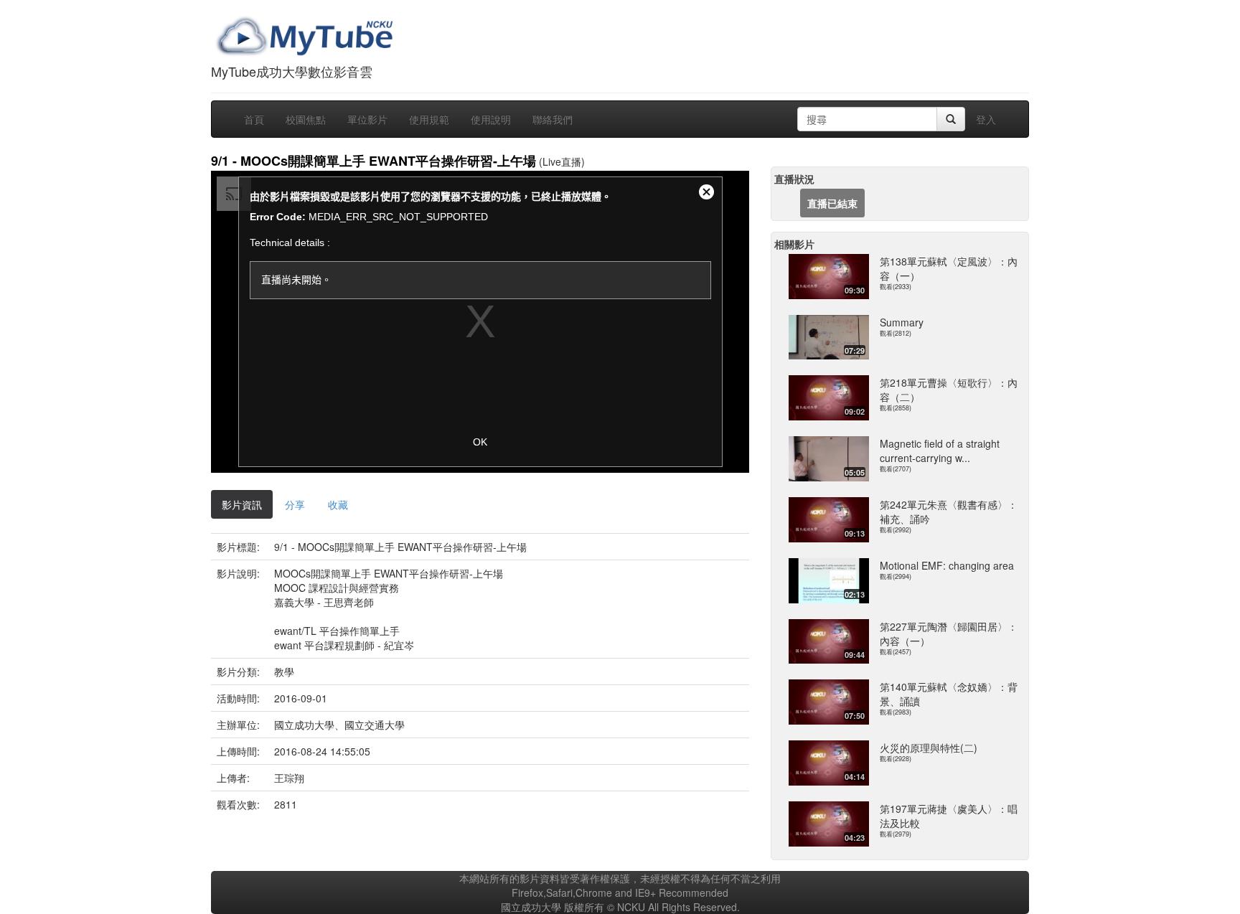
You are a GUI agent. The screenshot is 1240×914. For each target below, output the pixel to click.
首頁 (254, 119)
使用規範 (429, 119)
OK (480, 442)
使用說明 (491, 119)
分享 (295, 504)
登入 (986, 119)
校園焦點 (306, 119)
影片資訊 (242, 504)
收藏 (338, 504)
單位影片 (367, 119)
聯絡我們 (552, 119)
